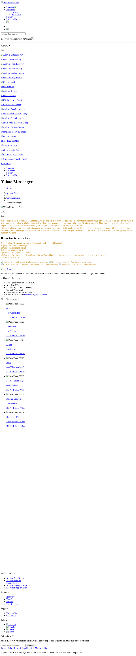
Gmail (9, 308)
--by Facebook (12, 385)
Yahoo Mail (11, 326)
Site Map (35, 648)
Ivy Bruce (8, 269)
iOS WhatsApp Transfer (16, 588)
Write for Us (11, 19)
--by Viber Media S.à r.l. (16, 367)
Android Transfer (13, 580)
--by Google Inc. (13, 313)
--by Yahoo (11, 331)
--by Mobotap (12, 403)
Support (9, 17)
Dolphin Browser (13, 399)
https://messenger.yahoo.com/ (35, 295)
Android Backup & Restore (17, 585)
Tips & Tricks (12, 604)
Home (9, 188)
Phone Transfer (12, 583)
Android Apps (12, 193)
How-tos (15, 12)
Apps (41, 648)
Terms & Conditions (22, 648)
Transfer (9, 599)
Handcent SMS (12, 417)
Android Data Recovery (16, 578)
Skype (9, 344)
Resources (10, 10)
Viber (8, 362)
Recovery (10, 597)
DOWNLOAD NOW (15, 317)
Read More (5, 163)
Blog (46, 648)
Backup (9, 601)
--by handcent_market (15, 421)
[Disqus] (68, 465)
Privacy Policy (7, 648)
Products (10, 7)
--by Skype (11, 349)
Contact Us (11, 615)
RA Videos (16, 14)
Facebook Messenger (15, 381)
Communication (13, 198)
